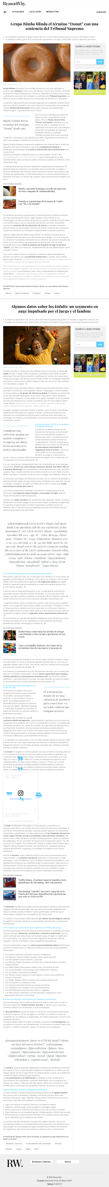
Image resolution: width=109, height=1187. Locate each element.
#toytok (40, 1055)
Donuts (56, 293)
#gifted (44, 561)
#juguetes (15, 1052)
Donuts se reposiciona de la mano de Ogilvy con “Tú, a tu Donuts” (41, 202)
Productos (37, 293)
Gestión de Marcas (22, 293)
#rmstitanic (39, 558)
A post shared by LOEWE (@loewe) (21, 821)
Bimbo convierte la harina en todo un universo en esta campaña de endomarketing (42, 190)
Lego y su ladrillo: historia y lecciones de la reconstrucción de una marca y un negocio (40, 646)
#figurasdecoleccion (53, 1052)
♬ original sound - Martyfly (44, 1059)
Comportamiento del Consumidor (38, 1143)
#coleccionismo (53, 1044)
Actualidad (18, 12)
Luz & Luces (35, 12)
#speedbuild (33, 561)
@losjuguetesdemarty (17, 1040)
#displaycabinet (16, 1055)
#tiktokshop (20, 1059)
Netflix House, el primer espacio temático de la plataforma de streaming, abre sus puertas (42, 881)
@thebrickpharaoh (17, 523)
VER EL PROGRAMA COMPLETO (89, 92)
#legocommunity (56, 558)
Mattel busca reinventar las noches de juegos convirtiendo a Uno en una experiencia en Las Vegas (42, 634)
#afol (19, 558)
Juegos (19, 1149)
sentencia (10, 167)
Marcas (8, 293)
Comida (47, 293)
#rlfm (65, 554)
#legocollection (16, 561)
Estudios (9, 1149)
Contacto (68, 1161)
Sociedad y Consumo (14, 1143)
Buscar (102, 12)
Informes (58, 1143)
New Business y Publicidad (41, 1161)
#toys (60, 1048)
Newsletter (52, 12)
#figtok (50, 1055)
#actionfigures (18, 1048)
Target (28, 1149)
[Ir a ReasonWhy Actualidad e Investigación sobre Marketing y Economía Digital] (14, 3)
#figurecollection (36, 1048)
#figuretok (61, 1055)
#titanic (27, 558)
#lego (58, 554)
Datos (36, 1149)
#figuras (52, 1048)
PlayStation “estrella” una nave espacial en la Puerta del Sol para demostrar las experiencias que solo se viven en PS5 (42, 894)
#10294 (12, 558)
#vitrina (31, 1055)
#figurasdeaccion (31, 1052)
